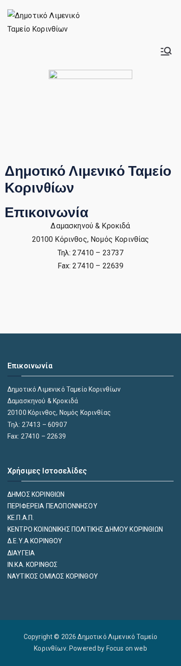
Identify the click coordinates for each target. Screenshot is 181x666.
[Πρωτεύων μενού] (166, 51)
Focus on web (126, 648)
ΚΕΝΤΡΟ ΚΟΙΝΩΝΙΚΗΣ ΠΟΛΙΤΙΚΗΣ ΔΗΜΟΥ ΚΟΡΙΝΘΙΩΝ (85, 529)
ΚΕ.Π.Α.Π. (20, 517)
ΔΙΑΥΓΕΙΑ (21, 553)
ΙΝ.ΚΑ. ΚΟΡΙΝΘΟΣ (32, 564)
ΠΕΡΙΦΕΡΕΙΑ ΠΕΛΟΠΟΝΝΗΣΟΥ (52, 506)
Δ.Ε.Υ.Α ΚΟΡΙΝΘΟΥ (35, 541)
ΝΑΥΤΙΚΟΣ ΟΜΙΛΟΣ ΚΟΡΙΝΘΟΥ (52, 576)
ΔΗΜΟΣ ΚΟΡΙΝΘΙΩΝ (36, 494)
